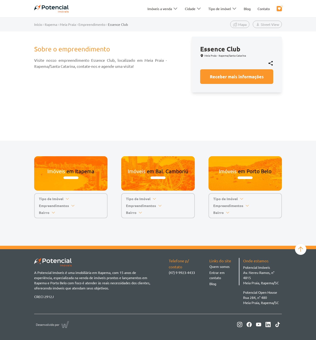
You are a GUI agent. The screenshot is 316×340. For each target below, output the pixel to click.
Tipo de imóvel (219, 8)
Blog (247, 8)
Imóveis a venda (159, 8)
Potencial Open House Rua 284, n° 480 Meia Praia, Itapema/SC (261, 297)
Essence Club (118, 24)
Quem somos (219, 266)
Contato (264, 8)
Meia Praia (68, 24)
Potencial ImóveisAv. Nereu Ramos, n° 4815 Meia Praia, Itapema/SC (261, 275)
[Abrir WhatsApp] (305, 329)
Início (38, 24)
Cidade (190, 8)
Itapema (51, 24)
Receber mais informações (237, 76)
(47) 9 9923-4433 (182, 272)
